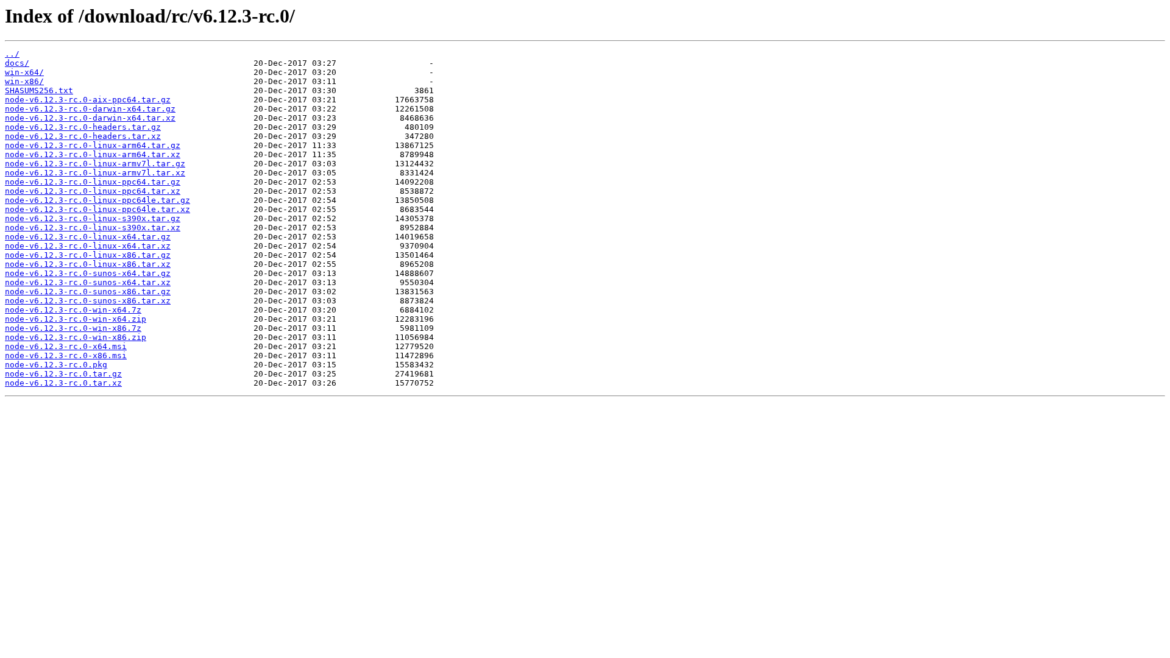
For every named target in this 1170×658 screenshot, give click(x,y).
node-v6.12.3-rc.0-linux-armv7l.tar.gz (95, 163)
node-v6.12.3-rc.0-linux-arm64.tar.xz (92, 154)
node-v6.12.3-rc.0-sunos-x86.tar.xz (88, 300)
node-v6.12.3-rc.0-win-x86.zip (75, 337)
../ (12, 53)
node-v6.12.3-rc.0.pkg (56, 364)
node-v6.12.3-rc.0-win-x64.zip (75, 319)
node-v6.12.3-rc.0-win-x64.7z (73, 309)
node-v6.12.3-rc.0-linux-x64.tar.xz (88, 245)
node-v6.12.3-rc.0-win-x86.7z (73, 328)
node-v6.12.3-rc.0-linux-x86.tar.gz (88, 255)
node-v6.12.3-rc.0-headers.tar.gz (83, 127)
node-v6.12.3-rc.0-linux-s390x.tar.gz (92, 218)
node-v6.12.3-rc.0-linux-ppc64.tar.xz (92, 191)
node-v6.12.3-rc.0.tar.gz (63, 373)
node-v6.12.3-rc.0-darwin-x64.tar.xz (90, 117)
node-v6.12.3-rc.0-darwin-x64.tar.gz (90, 108)
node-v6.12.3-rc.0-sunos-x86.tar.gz (88, 291)
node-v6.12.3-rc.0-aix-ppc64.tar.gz (88, 99)
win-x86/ (24, 81)
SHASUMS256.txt (39, 90)
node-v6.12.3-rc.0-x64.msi (66, 346)
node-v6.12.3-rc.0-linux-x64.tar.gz (88, 236)
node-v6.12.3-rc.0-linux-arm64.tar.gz (92, 145)
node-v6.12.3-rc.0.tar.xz (63, 382)
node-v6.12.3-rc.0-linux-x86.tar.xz (88, 264)
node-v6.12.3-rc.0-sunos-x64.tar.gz (88, 273)
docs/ (17, 63)
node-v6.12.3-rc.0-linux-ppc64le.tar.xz (97, 209)
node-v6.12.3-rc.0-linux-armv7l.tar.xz (95, 172)
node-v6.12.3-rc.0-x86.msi (66, 355)
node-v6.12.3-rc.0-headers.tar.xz (83, 136)
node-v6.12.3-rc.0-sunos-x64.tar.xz (88, 282)
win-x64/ (24, 72)
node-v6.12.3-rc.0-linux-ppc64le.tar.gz (97, 200)
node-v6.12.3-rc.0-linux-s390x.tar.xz (92, 227)
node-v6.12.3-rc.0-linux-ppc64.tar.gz (92, 181)
